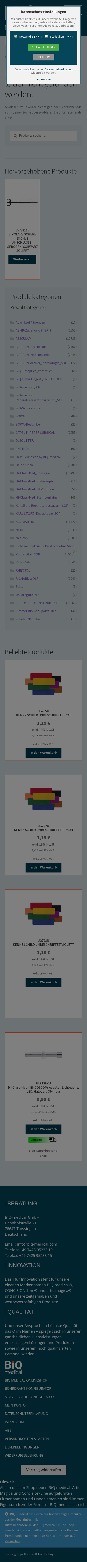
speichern (43, 57)
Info (38, 36)
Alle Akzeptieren (43, 47)
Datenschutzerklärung (58, 69)
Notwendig (26, 36)
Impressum (44, 79)
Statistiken (57, 36)
